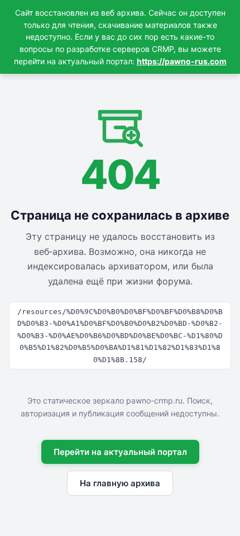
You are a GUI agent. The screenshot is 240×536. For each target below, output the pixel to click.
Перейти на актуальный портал (120, 452)
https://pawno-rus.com (182, 61)
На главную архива (120, 483)
